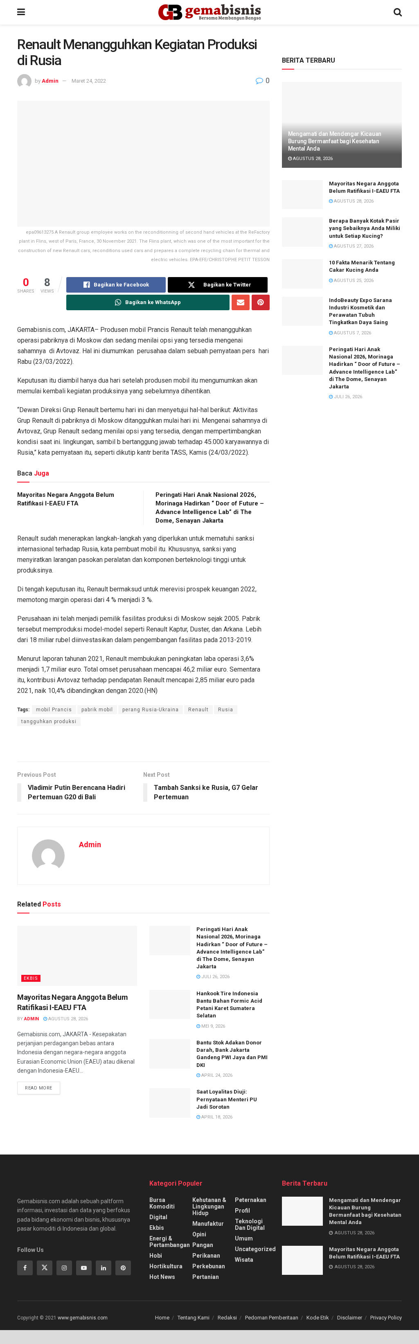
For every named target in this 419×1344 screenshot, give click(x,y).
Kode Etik (317, 1318)
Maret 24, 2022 (89, 81)
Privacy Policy (386, 1318)
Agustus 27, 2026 (353, 246)
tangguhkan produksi (49, 721)
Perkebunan (208, 1266)
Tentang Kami (194, 1318)
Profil (242, 1210)
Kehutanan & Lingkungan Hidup (209, 1206)
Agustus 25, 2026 (353, 280)
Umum (244, 1238)
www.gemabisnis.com (83, 1318)
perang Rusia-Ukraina (150, 710)
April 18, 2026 (216, 1117)
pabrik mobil (97, 710)
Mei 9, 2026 (212, 1026)
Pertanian (205, 1277)
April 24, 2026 (216, 1075)
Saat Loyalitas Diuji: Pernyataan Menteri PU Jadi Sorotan (226, 1099)
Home (162, 1318)
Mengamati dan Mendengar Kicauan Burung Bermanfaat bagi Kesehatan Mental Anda (334, 141)
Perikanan (206, 1255)
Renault (198, 710)
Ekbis (31, 978)
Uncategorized (255, 1249)
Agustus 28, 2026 (67, 1019)
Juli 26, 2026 (215, 976)
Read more (38, 1088)
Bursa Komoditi (162, 1203)
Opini (199, 1234)
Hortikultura (165, 1266)
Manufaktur (208, 1223)
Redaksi (227, 1318)
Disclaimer (349, 1318)
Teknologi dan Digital (250, 1224)
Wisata (244, 1259)
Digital (158, 1217)
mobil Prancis (54, 710)
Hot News (162, 1277)
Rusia (225, 710)
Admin (50, 81)
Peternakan (250, 1200)
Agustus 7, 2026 (352, 333)
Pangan (202, 1245)
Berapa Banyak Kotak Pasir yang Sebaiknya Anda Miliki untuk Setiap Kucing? (364, 228)
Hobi (155, 1255)
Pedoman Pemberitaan (271, 1318)
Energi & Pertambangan (169, 1241)
